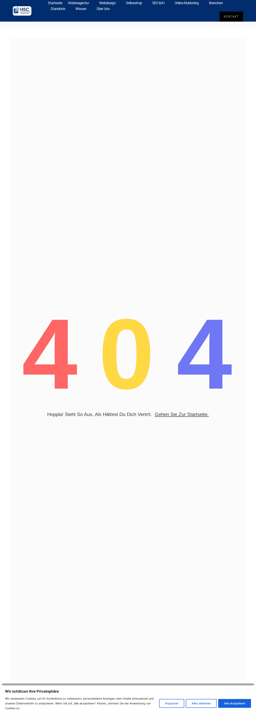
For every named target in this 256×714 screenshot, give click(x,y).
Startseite (55, 3)
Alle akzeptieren (234, 703)
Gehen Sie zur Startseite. (182, 414)
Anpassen (171, 703)
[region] (128, 699)
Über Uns (103, 9)
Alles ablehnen (201, 703)
